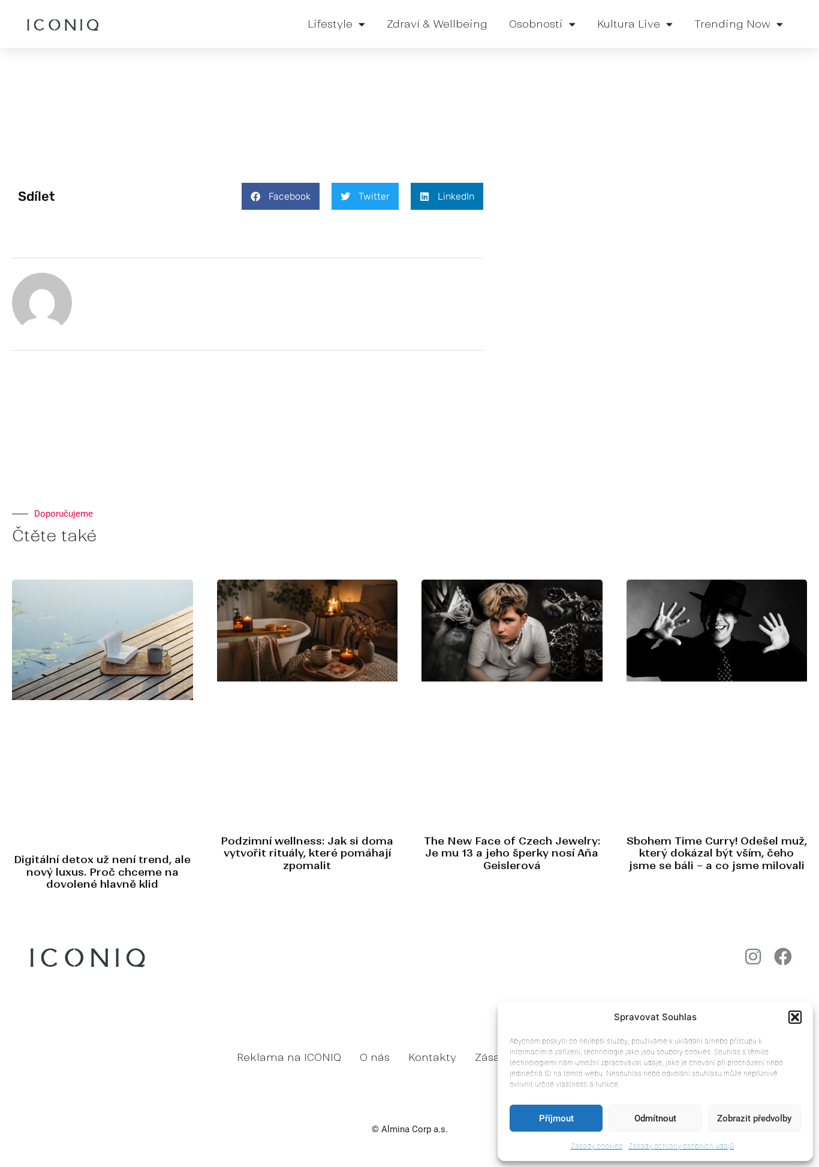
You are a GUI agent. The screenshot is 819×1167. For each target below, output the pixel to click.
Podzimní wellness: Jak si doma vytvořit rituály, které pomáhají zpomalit (307, 853)
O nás (375, 1057)
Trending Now (732, 24)
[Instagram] (753, 957)
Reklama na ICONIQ (289, 1057)
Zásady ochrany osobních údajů (681, 1145)
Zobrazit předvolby (754, 1118)
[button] (795, 1017)
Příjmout (556, 1118)
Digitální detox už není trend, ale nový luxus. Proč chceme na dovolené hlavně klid (102, 872)
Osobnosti (536, 24)
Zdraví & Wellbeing (437, 24)
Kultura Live (628, 24)
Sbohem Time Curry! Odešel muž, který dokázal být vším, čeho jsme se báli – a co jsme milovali (717, 853)
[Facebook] (783, 957)
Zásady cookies (596, 1145)
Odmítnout (655, 1118)
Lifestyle (330, 24)
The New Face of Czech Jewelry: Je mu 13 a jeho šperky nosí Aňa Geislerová (512, 853)
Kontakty (432, 1057)
